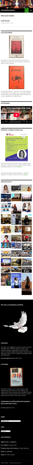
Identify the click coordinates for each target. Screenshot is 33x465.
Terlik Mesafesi (5, 21)
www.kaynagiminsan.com (8, 358)
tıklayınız (19, 166)
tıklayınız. (25, 174)
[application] (16, 115)
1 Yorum (11, 23)
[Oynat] (3, 122)
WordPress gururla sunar (15, 462)
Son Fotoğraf (4, 445)
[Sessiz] (27, 122)
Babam (3, 451)
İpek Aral (9, 451)
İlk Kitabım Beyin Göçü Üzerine (9, 448)
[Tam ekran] (30, 122)
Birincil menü (31, 10)
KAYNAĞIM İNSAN (8, 10)
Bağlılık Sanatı (4, 442)
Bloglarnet (13, 442)
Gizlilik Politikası (4, 462)
